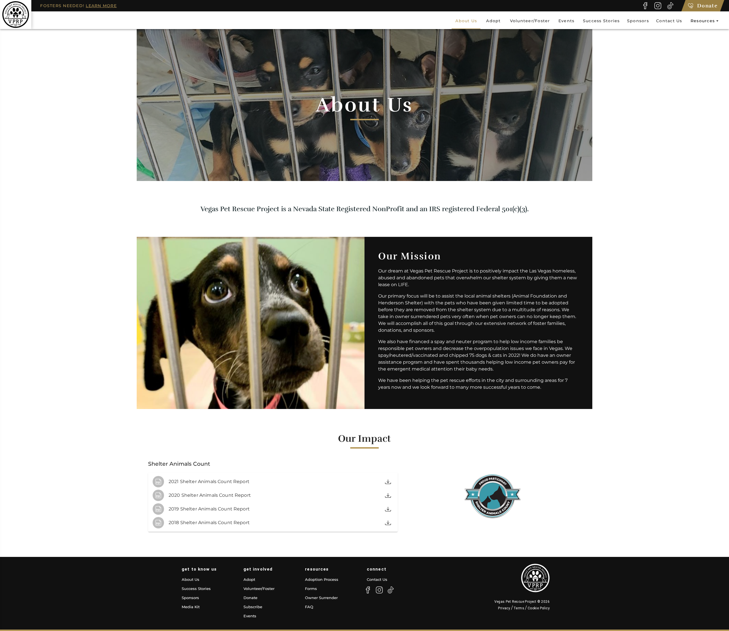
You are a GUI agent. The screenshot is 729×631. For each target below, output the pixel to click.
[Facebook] (645, 6)
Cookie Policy (538, 608)
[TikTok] (670, 6)
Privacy (504, 608)
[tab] (466, 21)
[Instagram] (658, 6)
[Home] (15, 14)
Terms (519, 608)
